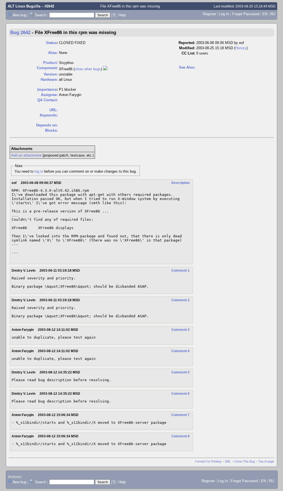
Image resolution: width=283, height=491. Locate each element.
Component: (47, 68)
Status (51, 43)
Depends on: (47, 125)
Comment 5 (180, 372)
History (241, 48)
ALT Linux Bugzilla (24, 6)
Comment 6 (180, 394)
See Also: (187, 67)
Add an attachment (26, 155)
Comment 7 (180, 415)
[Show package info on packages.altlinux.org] (105, 69)
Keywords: (49, 115)
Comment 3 (180, 330)
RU (272, 14)
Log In (224, 14)
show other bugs (88, 69)
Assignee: (49, 95)
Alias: (53, 53)
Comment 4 (180, 351)
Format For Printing (208, 461)
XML (228, 461)
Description (180, 183)
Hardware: (49, 79)
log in (39, 171)
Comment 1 (180, 270)
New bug (19, 15)
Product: (50, 63)
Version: (51, 74)
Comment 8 (180, 436)
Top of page (266, 461)
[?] (113, 15)
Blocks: (51, 130)
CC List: (188, 53)
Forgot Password (245, 14)
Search (40, 15)
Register (209, 14)
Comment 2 (180, 300)
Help (122, 15)
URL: (53, 110)
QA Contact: (47, 100)
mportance (47, 89)
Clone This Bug (244, 461)
